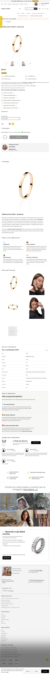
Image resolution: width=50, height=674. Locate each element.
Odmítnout (36, 671)
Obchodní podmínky (6, 602)
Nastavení (28, 671)
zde (7, 672)
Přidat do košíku (19, 137)
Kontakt (26, 4)
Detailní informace (4, 111)
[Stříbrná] (10, 124)
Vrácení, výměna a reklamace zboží (10, 598)
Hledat (35, 8)
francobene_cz (30, 489)
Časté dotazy (4, 605)
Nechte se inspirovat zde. (27, 431)
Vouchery (3, 640)
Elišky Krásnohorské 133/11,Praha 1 (8, 581)
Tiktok (4, 590)
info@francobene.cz (37, 580)
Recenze (21, 4)
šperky (34, 85)
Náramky (3, 635)
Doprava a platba (5, 600)
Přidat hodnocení (36, 442)
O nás (5, 4)
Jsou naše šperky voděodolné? (9, 647)
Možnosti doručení (26, 132)
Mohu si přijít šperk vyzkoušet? (9, 653)
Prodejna (9, 4)
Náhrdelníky (4, 633)
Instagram (11, 590)
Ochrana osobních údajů (7, 603)
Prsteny (3, 631)
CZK (39, 8)
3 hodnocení (8, 21)
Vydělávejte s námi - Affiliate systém (10, 607)
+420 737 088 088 (45, 3)
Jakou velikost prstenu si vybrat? (9, 651)
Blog (2, 4)
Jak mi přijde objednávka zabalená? (10, 656)
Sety (2, 630)
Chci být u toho (7, 557)
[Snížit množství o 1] (2, 137)
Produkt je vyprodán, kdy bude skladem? (11, 654)
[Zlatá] (13, 124)
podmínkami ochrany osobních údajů (18, 554)
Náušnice (3, 637)
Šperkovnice (4, 639)
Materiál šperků (15, 4)
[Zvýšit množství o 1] (7, 137)
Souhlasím (45, 671)
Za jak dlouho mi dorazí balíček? (9, 649)
